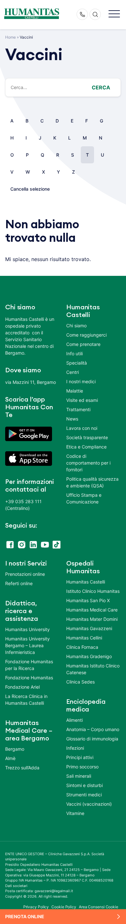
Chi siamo (76, 325)
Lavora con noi (81, 428)
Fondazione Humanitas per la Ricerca (29, 665)
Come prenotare (83, 344)
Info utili (74, 353)
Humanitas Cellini (84, 637)
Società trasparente (87, 437)
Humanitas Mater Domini (92, 619)
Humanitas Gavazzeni (89, 628)
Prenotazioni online (25, 574)
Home (10, 37)
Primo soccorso (82, 766)
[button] (114, 14)
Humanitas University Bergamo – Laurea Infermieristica (27, 645)
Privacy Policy (36, 906)
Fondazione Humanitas (29, 677)
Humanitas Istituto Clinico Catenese (93, 669)
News (72, 418)
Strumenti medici (84, 794)
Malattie (74, 391)
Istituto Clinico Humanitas (93, 591)
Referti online (19, 583)
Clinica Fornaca (82, 647)
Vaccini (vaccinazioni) (89, 804)
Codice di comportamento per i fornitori (88, 462)
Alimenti (74, 720)
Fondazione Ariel (22, 687)
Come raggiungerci (86, 335)
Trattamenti (78, 409)
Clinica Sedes (80, 681)
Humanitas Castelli (85, 581)
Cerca (101, 87)
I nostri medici (81, 381)
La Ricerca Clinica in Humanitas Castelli (26, 699)
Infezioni (75, 748)
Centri (72, 372)
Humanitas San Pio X (88, 600)
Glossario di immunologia (92, 738)
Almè (10, 758)
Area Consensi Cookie (98, 906)
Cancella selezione (30, 189)
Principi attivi (79, 757)
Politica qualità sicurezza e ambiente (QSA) (92, 482)
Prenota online (24, 916)
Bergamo (14, 749)
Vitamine (75, 813)
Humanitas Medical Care (92, 609)
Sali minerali (78, 776)
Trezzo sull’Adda (22, 767)
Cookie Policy (63, 906)
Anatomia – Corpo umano (92, 729)
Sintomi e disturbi (84, 785)
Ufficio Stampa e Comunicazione (83, 498)
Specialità (76, 363)
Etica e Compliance (86, 446)
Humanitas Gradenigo (89, 656)
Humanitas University (27, 629)
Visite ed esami (82, 400)
